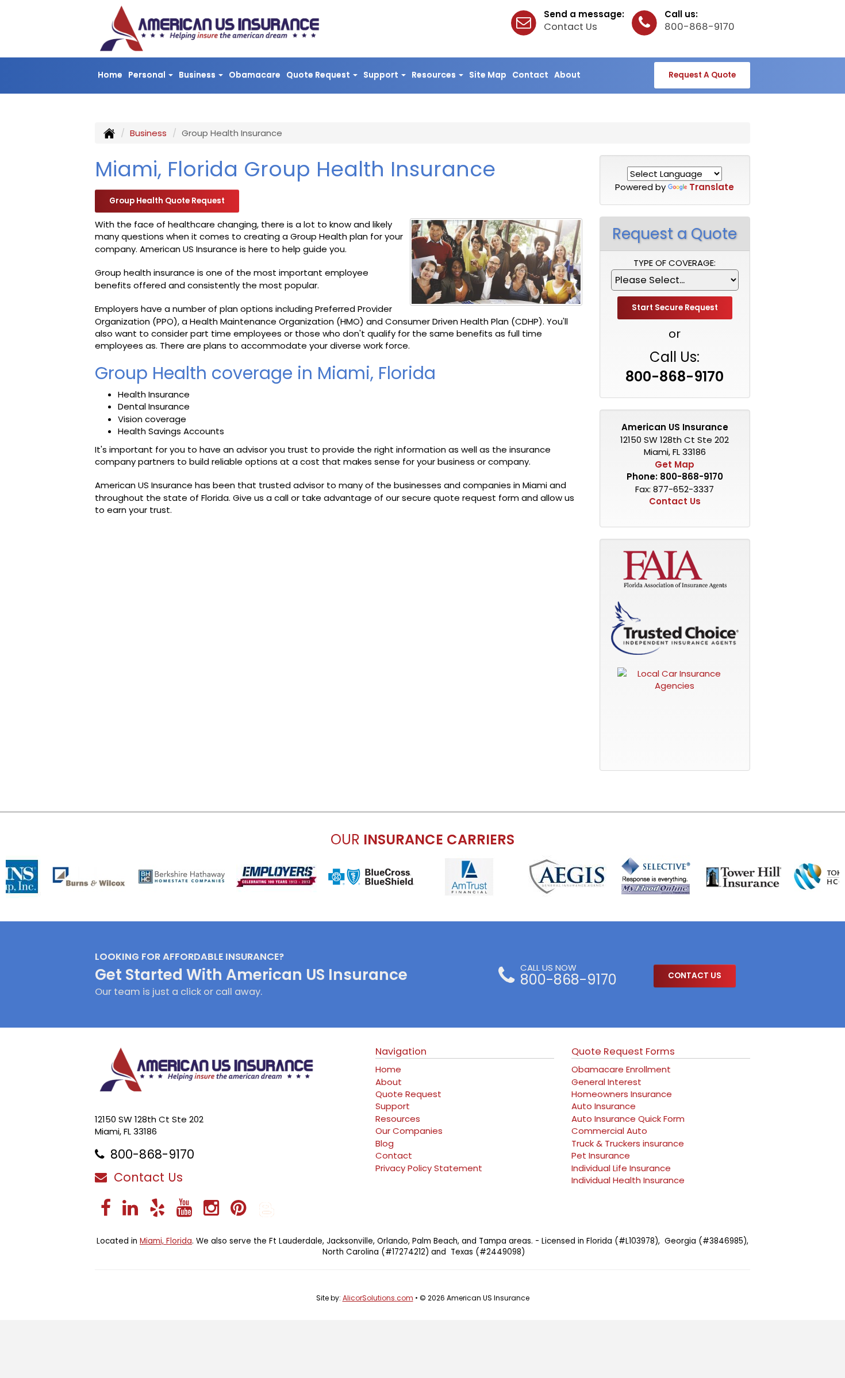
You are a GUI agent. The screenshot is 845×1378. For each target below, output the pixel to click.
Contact (530, 74)
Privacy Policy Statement (428, 1168)
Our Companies (409, 1131)
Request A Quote (702, 75)
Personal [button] (147, 74)
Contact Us (570, 26)
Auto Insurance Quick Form (628, 1119)
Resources (397, 1119)
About (567, 74)
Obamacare (255, 74)
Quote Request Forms (623, 1051)
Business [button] (198, 74)
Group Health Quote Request (167, 200)
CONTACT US (694, 975)
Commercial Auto (609, 1131)
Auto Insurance (603, 1106)
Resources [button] (435, 74)
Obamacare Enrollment (621, 1069)
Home (110, 74)
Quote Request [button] (319, 74)
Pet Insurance (600, 1155)
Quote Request (408, 1094)
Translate (711, 187)
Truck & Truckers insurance (627, 1143)
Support (392, 1106)
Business (148, 133)
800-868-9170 (700, 26)
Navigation (401, 1051)
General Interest (606, 1082)
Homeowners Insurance (621, 1094)
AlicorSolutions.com (378, 1298)
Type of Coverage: (674, 263)
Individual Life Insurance (621, 1168)
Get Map (674, 464)
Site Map (487, 74)
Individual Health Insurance (628, 1180)
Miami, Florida (166, 1241)
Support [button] (381, 74)
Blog (384, 1143)
